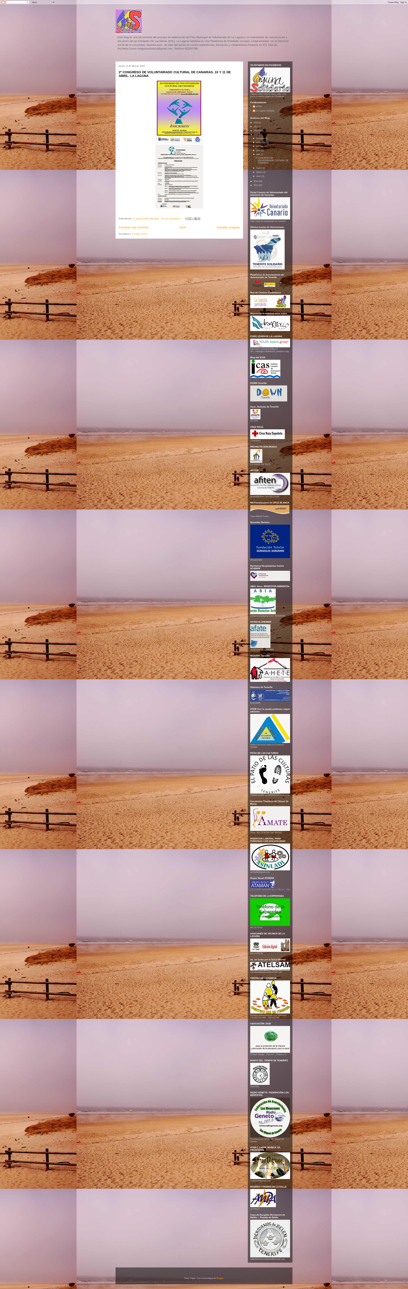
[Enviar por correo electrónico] (186, 218)
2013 (256, 185)
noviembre (261, 142)
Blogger (219, 1278)
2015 (256, 135)
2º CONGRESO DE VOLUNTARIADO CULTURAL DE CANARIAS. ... (271, 160)
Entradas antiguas (228, 227)
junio (258, 150)
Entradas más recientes (134, 227)
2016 (256, 130)
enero (259, 176)
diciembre (261, 138)
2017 (256, 126)
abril (258, 154)
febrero (259, 172)
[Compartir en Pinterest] (198, 218)
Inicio (182, 227)
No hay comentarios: (171, 218)
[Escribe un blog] (189, 218)
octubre (260, 146)
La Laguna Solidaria (265, 110)
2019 (256, 122)
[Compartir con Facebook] (195, 218)
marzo (259, 168)
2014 (256, 181)
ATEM (259, 106)
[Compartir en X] (192, 218)
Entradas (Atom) (139, 234)
